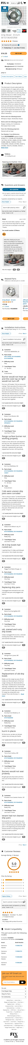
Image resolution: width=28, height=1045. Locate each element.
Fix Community (6, 997)
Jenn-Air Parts (18, 1006)
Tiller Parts (14, 1029)
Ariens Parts (17, 1000)
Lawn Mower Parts (8, 1025)
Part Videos (18, 76)
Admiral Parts (10, 1000)
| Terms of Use (8, 1041)
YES (14, 269)
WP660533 (7, 423)
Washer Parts (18, 1017)
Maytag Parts (6, 1010)
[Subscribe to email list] (22, 982)
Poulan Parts (9, 1012)
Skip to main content (14, 15)
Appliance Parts (18, 1023)
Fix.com (4, 988)
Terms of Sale (20, 1041)
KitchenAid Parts (10, 1008)
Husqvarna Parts (9, 1006)
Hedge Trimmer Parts (10, 1027)
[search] (19, 3)
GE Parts (18, 1004)
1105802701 (18, 951)
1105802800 (18, 957)
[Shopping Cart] (24, 3)
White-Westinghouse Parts (13, 1015)
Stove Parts (6, 1021)
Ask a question (14, 189)
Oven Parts (13, 1021)
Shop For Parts (6, 994)
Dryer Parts (18, 1019)
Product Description (7, 76)
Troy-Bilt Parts (17, 1012)
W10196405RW (8, 358)
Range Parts (21, 1021)
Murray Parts (21, 1010)
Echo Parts (20, 1002)
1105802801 (18, 962)
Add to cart (18, 53)
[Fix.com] (3, 3)
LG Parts (18, 1008)
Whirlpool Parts (13, 1014)
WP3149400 (7, 356)
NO (18, 269)
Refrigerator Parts (10, 1019)
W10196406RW (16, 356)
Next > (25, 333)
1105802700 (18, 945)
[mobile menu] (8, 3)
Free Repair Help (7, 991)
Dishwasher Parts (9, 1017)
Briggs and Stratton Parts (10, 1002)
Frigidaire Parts (10, 1004)
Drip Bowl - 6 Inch (9, 300)
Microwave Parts (9, 1023)
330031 (6, 473)
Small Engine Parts (18, 1025)
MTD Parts (13, 1010)
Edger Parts (19, 1027)
